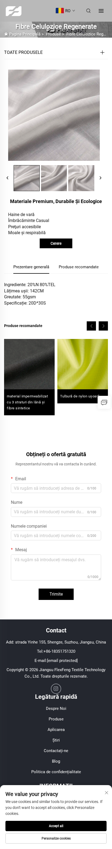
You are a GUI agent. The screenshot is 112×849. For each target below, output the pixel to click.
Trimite (56, 594)
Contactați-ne (56, 750)
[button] (91, 326)
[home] (13, 10)
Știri (56, 740)
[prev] (7, 178)
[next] (100, 178)
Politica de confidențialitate (56, 771)
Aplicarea (56, 729)
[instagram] (56, 689)
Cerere (56, 243)
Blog (56, 761)
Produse (53, 34)
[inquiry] (104, 402)
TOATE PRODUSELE (23, 52)
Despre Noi (56, 708)
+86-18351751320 (59, 651)
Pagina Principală (25, 34)
